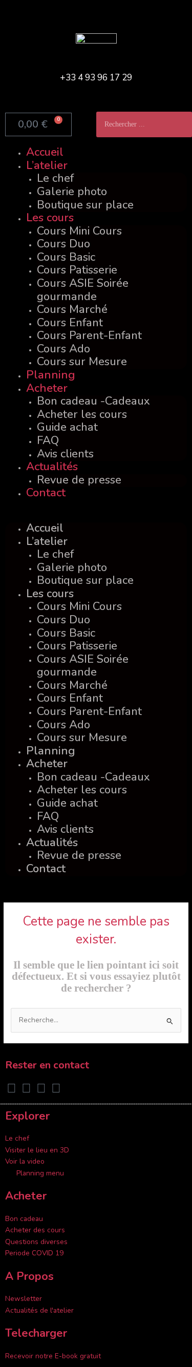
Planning (50, 751)
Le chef (55, 178)
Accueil (44, 528)
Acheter (47, 388)
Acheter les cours (82, 414)
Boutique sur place (85, 205)
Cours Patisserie (77, 270)
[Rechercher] (179, 124)
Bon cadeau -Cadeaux (93, 401)
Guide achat (67, 427)
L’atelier (47, 165)
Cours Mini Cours (79, 231)
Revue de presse (79, 480)
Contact (46, 492)
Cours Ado (63, 348)
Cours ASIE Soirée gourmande (83, 290)
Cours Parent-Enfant (89, 335)
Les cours (50, 217)
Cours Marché (72, 309)
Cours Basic (66, 257)
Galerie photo (72, 191)
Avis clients (65, 829)
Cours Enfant (70, 322)
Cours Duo (63, 243)
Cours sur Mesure (82, 361)
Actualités (52, 466)
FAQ (48, 440)
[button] (96, 516)
